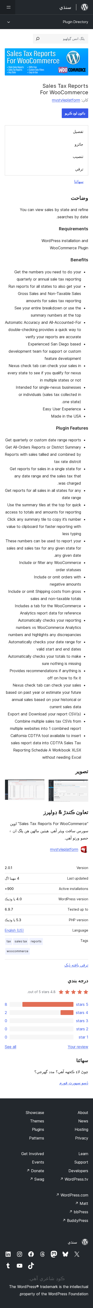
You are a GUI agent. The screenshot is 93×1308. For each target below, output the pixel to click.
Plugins (38, 1129)
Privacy (81, 1138)
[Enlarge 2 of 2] (38, 785)
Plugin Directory (75, 22)
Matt (81, 1203)
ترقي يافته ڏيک (76, 965)
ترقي (79, 169)
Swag (37, 1179)
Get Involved (32, 1153)
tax (9, 941)
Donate (35, 1170)
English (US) (14, 930)
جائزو (79, 144)
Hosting (81, 1129)
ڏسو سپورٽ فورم (73, 1082)
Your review (78, 1046)
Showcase (35, 1112)
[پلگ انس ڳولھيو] (37, 39)
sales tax (21, 941)
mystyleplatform (66, 100)
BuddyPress (75, 1220)
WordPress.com (72, 1195)
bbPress (78, 1211)
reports (36, 941)
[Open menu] (7, 7)
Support (81, 1162)
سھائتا (78, 181)
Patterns (36, 1138)
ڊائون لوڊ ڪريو (75, 113)
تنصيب (78, 156)
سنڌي (72, 1242)
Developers (78, 1170)
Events (38, 1162)
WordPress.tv (74, 1179)
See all (10, 1046)
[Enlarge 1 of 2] (81, 785)
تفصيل (78, 131)
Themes (37, 1121)
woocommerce (17, 951)
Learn (83, 1153)
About (83, 1112)
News (83, 1121)
